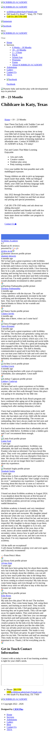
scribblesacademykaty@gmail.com (22, 11)
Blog (9, 724)
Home (9, 42)
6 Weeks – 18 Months (21, 47)
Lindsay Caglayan (9, 381)
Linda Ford (6, 441)
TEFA (9, 75)
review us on (6, 251)
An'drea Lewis (7, 366)
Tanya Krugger (7, 326)
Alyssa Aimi (6, 563)
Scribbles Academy (9, 241)
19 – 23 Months (19, 50)
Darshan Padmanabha (10, 288)
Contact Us (12, 72)
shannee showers (8, 256)
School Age (17, 57)
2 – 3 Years (17, 52)
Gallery (10, 70)
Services (10, 717)
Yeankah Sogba (8, 471)
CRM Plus (18, 709)
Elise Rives (6, 595)
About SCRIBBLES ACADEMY (27, 65)
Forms (15, 62)
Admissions (12, 67)
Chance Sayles (7, 313)
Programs (16, 60)
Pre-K (15, 55)
